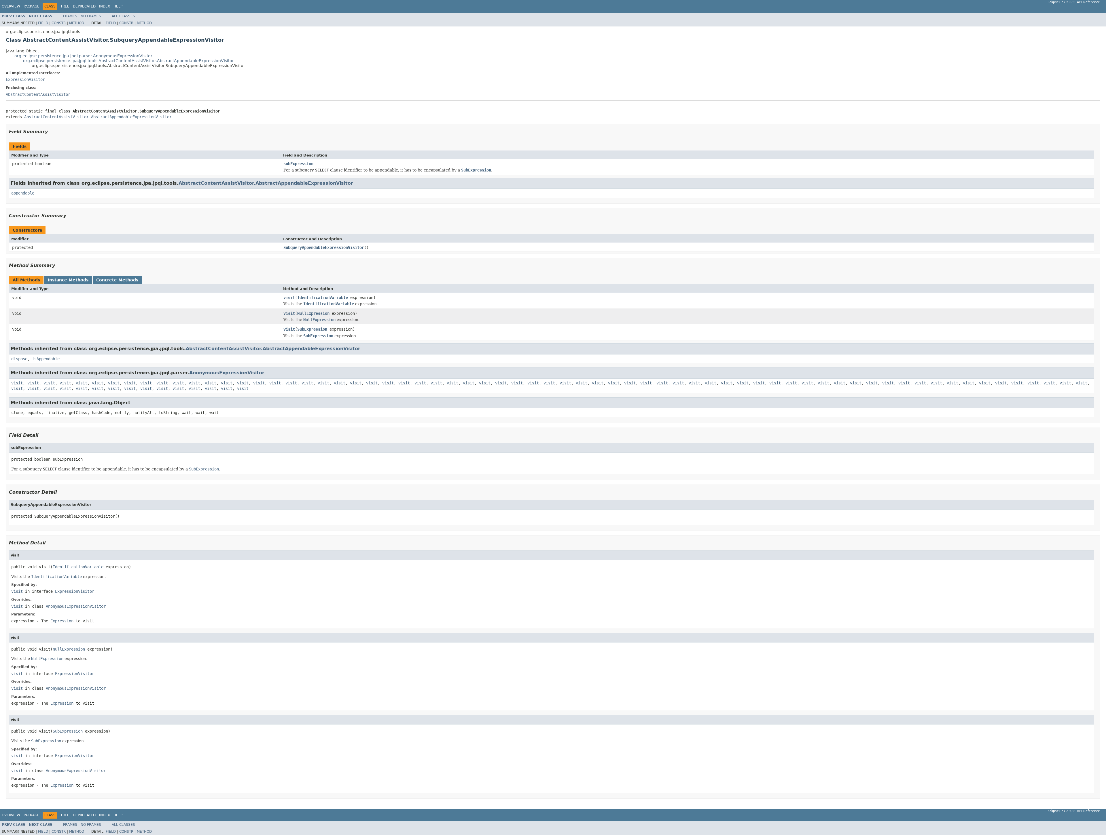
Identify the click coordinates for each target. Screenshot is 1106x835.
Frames (70, 16)
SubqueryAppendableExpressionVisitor (323, 247)
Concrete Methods (117, 280)
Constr (59, 23)
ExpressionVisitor (25, 79)
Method (76, 23)
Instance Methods (68, 280)
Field (43, 23)
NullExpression (313, 313)
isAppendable (46, 359)
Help (117, 6)
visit (289, 297)
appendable (22, 193)
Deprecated (84, 6)
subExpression (298, 163)
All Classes (123, 16)
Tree (64, 6)
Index (104, 6)
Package (31, 6)
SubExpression (312, 329)
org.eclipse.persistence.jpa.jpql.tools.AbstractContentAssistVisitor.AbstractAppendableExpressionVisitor (128, 60)
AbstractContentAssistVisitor (38, 94)
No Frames (91, 16)
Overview (11, 6)
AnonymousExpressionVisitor (226, 372)
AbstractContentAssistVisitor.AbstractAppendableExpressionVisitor (98, 117)
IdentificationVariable (322, 297)
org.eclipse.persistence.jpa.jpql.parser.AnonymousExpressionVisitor (83, 56)
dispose (19, 359)
